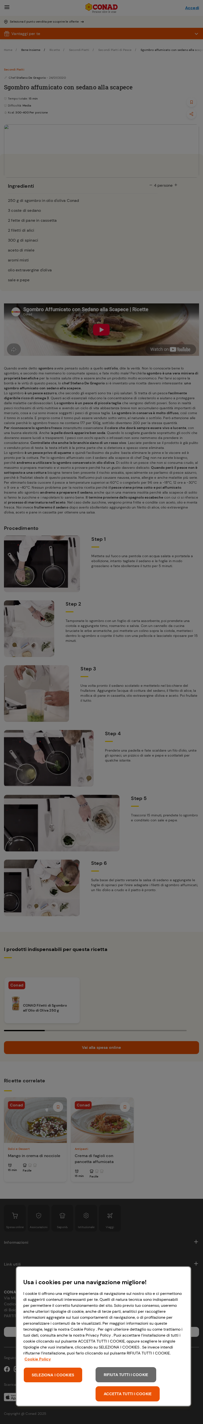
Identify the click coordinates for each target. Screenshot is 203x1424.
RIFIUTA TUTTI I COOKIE (126, 1374)
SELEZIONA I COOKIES (53, 1375)
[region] (103, 1336)
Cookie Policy (38, 1359)
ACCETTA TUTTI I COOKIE (128, 1393)
